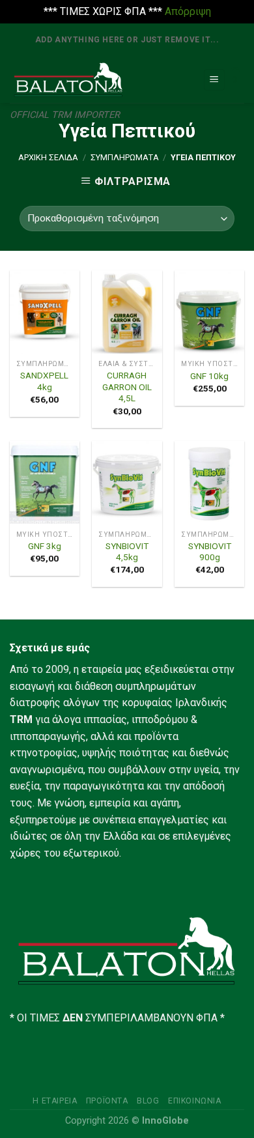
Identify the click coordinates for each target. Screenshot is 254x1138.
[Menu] (214, 80)
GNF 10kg (209, 376)
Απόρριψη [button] (188, 11)
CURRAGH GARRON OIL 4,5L (127, 386)
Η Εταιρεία (55, 1100)
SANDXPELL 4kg (44, 381)
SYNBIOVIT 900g (209, 552)
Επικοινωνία (194, 1100)
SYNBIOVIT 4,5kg (127, 552)
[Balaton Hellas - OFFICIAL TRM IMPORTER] (96, 80)
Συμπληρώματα (125, 157)
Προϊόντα (107, 1100)
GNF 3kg (44, 546)
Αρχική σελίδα (48, 157)
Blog (148, 1100)
